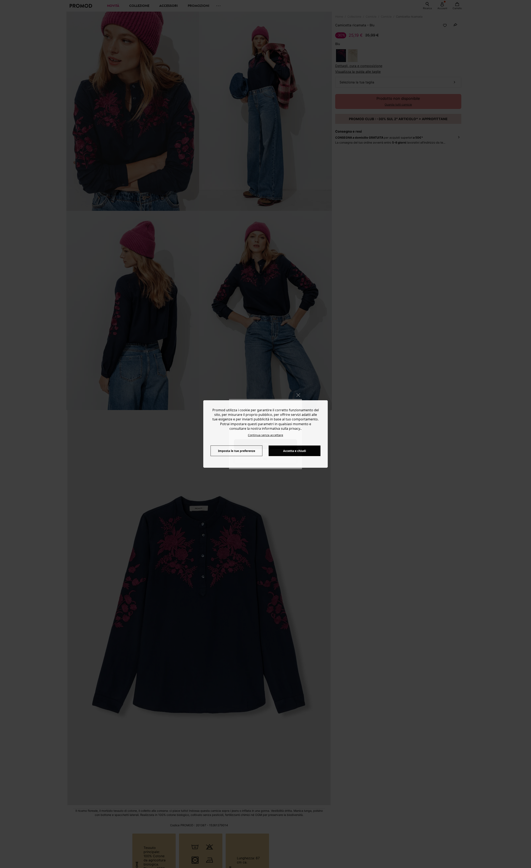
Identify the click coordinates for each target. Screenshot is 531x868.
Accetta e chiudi (294, 451)
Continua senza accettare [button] (265, 435)
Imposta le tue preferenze (236, 451)
